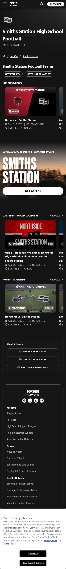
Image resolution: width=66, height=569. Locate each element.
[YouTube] (42, 400)
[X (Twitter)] (30, 400)
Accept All (33, 553)
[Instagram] (36, 400)
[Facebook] (24, 400)
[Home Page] (4, 56)
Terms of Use (9, 543)
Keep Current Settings (33, 562)
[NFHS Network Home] (14, 4)
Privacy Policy (50, 540)
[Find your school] (42, 4)
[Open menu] (5, 4)
